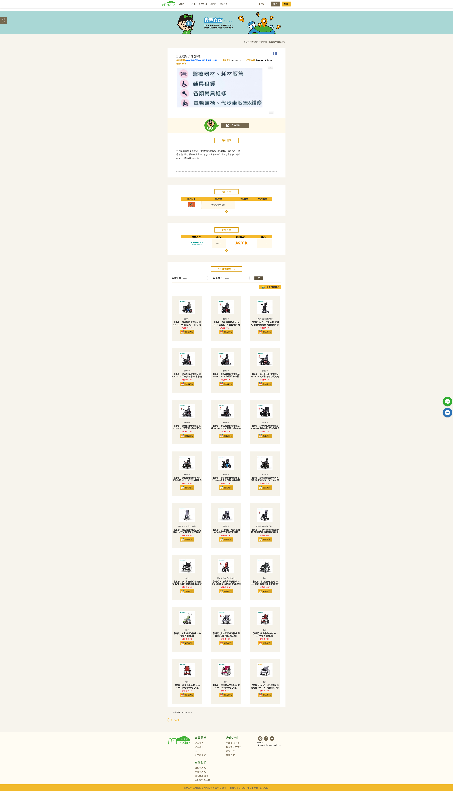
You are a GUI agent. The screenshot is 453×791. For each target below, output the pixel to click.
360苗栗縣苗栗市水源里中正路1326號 (201, 60)
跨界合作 (230, 750)
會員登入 (199, 742)
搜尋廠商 (254, 42)
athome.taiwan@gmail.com (269, 744)
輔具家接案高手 (233, 746)
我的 (263, 4)
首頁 (248, 42)
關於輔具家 (200, 767)
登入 (275, 4)
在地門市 (263, 42)
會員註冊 (199, 746)
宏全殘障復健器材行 (277, 42)
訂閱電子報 (200, 754)
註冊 (286, 4)
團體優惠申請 (232, 742)
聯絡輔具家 (200, 771)
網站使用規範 (201, 775)
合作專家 (230, 754)
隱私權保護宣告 (202, 779)
